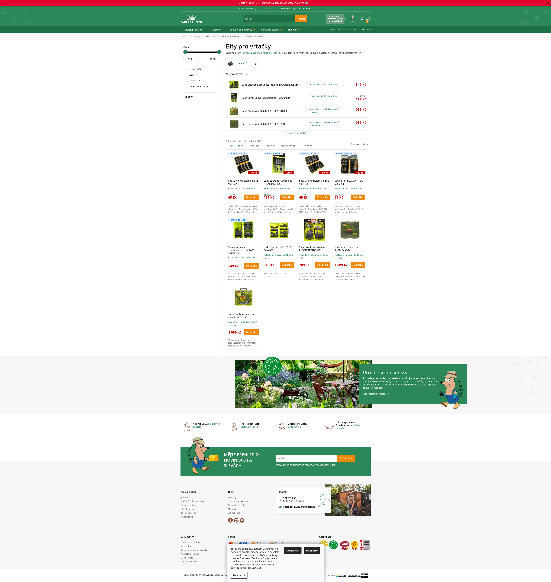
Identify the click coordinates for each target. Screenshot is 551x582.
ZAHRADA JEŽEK (230, 521)
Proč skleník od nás (189, 554)
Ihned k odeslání (198, 86)
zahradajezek (236, 521)
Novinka (194, 80)
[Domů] (185, 36)
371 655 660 (289, 498)
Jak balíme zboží (188, 509)
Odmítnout (292, 550)
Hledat (301, 18)
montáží (340, 428)
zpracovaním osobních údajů (320, 464)
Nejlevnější (254, 145)
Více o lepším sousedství (374, 393)
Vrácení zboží (186, 516)
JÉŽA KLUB (350, 29)
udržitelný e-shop (249, 426)
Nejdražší (270, 145)
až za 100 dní (294, 426)
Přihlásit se (346, 458)
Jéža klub (184, 497)
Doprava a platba (188, 505)
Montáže (335, 29)
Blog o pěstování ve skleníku (194, 550)
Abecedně (307, 145)
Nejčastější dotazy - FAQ (192, 501)
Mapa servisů (186, 557)
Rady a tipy (185, 546)
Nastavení (239, 575)
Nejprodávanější (288, 145)
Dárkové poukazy (188, 561)
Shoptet (342, 575)
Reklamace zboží (188, 512)
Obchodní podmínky (190, 542)
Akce (192, 75)
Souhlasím (312, 550)
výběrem (356, 425)
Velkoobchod (234, 512)
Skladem (194, 69)
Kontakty (366, 29)
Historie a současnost (238, 501)
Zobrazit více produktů (295, 133)
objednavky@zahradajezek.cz (299, 506)
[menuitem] (194, 29)
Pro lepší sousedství (237, 505)
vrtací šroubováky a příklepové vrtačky (260, 52)
